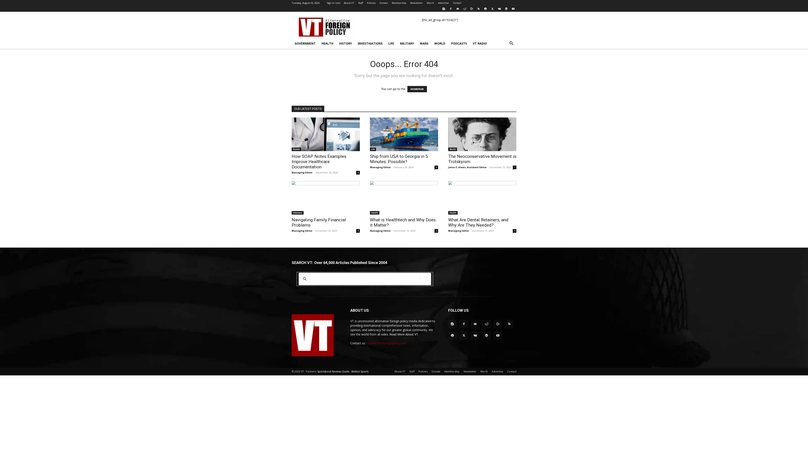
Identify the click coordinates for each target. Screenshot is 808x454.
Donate (384, 2)
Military (407, 43)
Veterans (297, 212)
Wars (424, 43)
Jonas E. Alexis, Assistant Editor (467, 167)
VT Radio (480, 43)
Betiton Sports (359, 371)
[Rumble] (471, 9)
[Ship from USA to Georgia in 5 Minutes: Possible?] (404, 134)
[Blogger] (444, 9)
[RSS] (478, 9)
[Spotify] (485, 9)
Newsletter (416, 2)
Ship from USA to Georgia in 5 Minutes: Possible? (399, 159)
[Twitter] (492, 9)
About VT (349, 2)
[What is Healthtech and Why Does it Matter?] (404, 198)
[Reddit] (464, 9)
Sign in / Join (333, 2)
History (345, 43)
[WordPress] (506, 9)
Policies (371, 2)
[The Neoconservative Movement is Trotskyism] (482, 134)
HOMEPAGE (417, 89)
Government (305, 43)
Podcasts (459, 43)
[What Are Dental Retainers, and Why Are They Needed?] (482, 198)
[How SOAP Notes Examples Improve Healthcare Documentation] (326, 134)
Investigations (370, 43)
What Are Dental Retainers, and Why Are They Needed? (478, 222)
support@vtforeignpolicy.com (387, 343)
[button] (511, 44)
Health (327, 43)
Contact (457, 2)
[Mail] (457, 9)
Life (391, 43)
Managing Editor (302, 172)
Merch (430, 2)
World (439, 43)
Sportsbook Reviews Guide (333, 371)
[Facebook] (451, 9)
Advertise (443, 2)
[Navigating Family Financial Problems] (326, 198)
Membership (399, 2)
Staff (360, 2)
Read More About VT (403, 334)
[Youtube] (513, 9)
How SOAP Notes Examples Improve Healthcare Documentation (319, 161)
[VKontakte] (499, 9)
